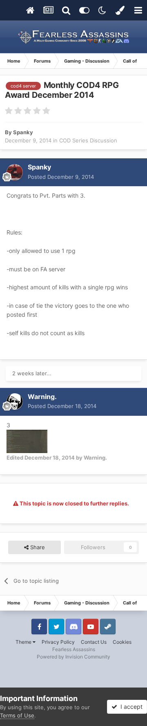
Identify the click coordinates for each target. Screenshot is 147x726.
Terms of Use (17, 715)
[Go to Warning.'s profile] (15, 401)
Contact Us (94, 642)
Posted (61, 177)
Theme (24, 642)
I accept (130, 706)
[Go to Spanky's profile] (15, 172)
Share (37, 547)
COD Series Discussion (88, 140)
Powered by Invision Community (73, 657)
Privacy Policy (58, 642)
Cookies (122, 642)
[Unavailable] (27, 440)
